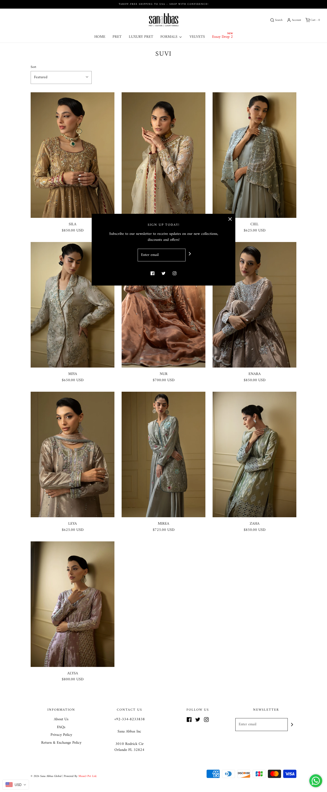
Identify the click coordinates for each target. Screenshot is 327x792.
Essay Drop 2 (222, 36)
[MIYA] (72, 305)
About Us (61, 719)
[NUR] (163, 305)
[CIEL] (254, 155)
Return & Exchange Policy (61, 743)
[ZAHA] (254, 454)
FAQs (61, 727)
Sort (33, 67)
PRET (117, 36)
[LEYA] (72, 454)
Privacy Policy (61, 735)
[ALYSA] (72, 604)
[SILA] (72, 155)
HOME (99, 36)
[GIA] (163, 155)
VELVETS (197, 36)
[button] (61, 77)
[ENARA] (254, 305)
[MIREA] (163, 454)
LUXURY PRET (141, 36)
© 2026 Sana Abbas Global (46, 776)
